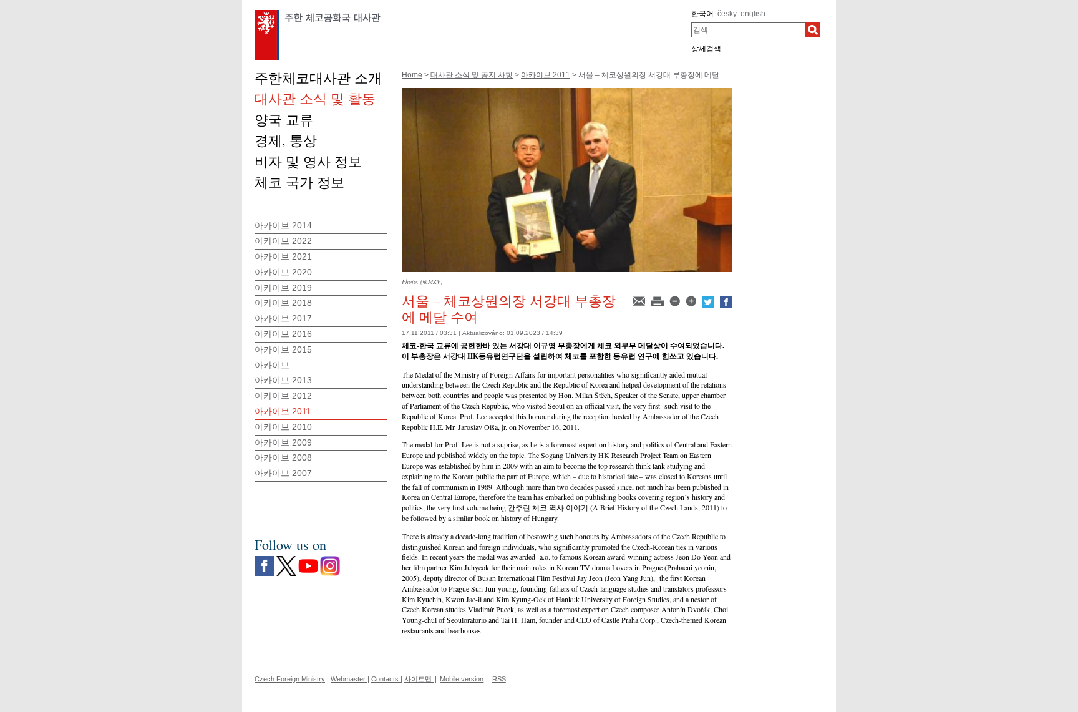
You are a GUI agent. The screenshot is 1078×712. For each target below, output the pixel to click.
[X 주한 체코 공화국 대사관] (286, 559)
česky (727, 13)
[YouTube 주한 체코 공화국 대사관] (308, 559)
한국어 (702, 13)
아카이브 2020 (283, 272)
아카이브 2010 (283, 427)
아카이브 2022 (283, 241)
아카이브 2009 (283, 442)
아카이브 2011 (545, 75)
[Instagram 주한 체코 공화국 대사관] (330, 559)
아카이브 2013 (283, 380)
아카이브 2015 (283, 349)
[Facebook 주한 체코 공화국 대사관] (264, 559)
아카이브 (272, 365)
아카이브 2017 (283, 318)
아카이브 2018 (283, 303)
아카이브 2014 (283, 225)
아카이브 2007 (283, 473)
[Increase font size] (692, 300)
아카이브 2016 (283, 334)
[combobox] (748, 29)
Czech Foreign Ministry (290, 679)
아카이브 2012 (283, 396)
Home (412, 75)
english (753, 13)
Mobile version (461, 679)
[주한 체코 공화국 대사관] (318, 13)
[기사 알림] (640, 300)
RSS (499, 679)
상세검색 (706, 48)
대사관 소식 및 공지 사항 (471, 75)
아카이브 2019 (283, 288)
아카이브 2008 (283, 457)
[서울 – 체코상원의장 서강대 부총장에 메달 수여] (567, 92)
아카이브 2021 (283, 256)
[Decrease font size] (675, 300)
